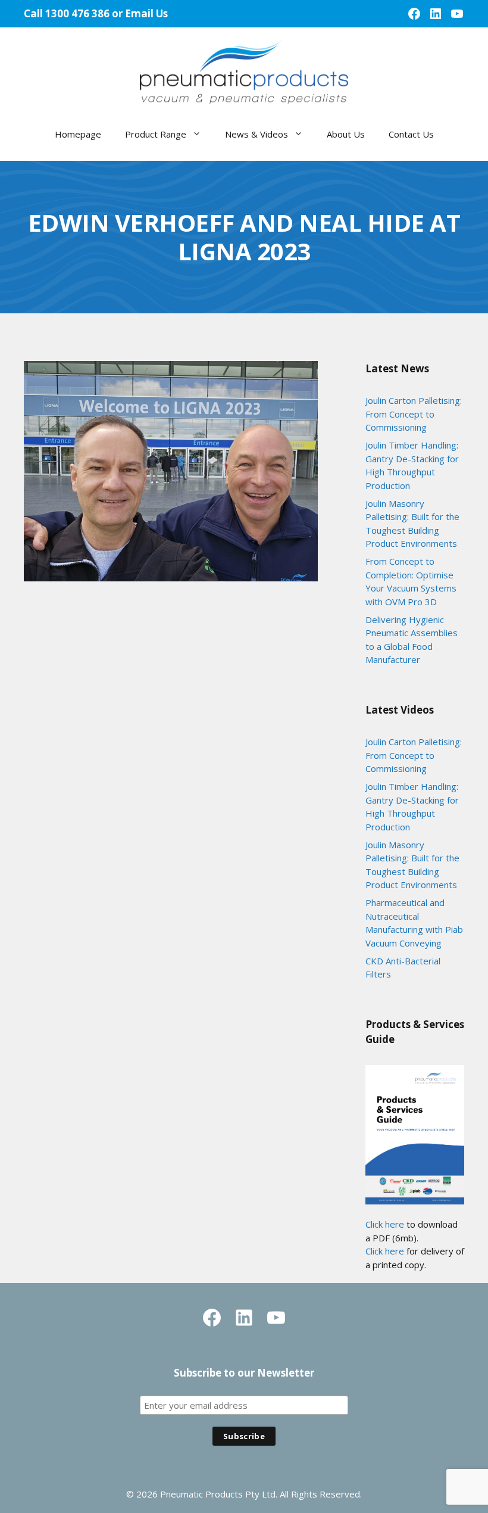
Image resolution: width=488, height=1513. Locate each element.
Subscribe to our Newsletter (244, 1373)
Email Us (146, 13)
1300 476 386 (77, 13)
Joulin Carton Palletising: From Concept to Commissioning (413, 413)
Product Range (155, 134)
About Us (346, 134)
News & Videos (256, 134)
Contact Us (411, 134)
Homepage (78, 134)
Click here (384, 1224)
